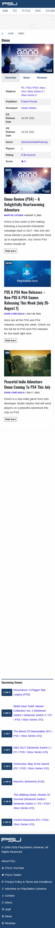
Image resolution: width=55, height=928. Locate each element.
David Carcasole (14, 314)
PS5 (15, 11)
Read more (10, 250)
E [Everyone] (28, 155)
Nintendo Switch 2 (35, 715)
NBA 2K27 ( (20, 747)
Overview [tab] (10, 77)
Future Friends (29, 101)
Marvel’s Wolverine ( (25, 781)
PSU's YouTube (14, 868)
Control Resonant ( (25, 819)
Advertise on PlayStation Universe (25, 888)
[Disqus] (27, 550)
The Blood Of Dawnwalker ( (30, 731)
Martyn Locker (13, 215)
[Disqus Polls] (27, 469)
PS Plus (26, 11)
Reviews (9, 923)
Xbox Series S (35, 91)
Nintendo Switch (35, 799)
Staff (7, 909)
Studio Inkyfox (29, 108)
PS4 (29, 87)
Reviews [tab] (42, 77)
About (8, 902)
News (38, 11)
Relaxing (43, 142)
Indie (35, 142)
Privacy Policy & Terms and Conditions (28, 881)
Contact (9, 895)
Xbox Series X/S (32, 719)
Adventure (26, 142)
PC (23, 87)
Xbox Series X (29, 95)
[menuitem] (5, 11)
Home (5, 11)
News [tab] (26, 77)
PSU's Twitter (12, 874)
